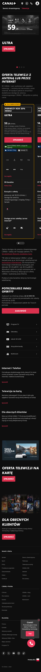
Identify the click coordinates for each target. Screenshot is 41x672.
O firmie (4, 592)
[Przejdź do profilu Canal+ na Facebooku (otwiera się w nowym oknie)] (3, 653)
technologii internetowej (11, 262)
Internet (24, 572)
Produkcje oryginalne (8, 568)
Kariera (4, 600)
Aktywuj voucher (7, 631)
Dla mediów (5, 596)
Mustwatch (25, 600)
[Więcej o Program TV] (36, 324)
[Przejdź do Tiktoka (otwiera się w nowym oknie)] (24, 653)
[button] (17, 67)
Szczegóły (8, 176)
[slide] (20, 33)
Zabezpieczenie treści (8, 603)
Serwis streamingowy (28, 557)
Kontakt (4, 628)
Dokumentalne (6, 572)
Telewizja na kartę (27, 564)
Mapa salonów (6, 642)
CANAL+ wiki (26, 596)
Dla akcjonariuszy (7, 607)
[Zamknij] (38, 620)
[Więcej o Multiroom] (36, 354)
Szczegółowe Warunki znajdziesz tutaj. (17, 254)
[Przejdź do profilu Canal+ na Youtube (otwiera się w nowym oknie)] (13, 653)
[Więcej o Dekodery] (36, 332)
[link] (8, 49)
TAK (30, 634)
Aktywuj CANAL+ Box (8, 638)
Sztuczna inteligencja (28, 638)
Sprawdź (5, 382)
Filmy (3, 564)
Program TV (5, 645)
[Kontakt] (31, 3)
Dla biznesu (25, 579)
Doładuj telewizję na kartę (9, 635)
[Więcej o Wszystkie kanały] (36, 346)
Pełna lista (8, 186)
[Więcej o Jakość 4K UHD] (36, 339)
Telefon (24, 575)
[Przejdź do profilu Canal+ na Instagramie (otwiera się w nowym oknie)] (18, 653)
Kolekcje (4, 579)
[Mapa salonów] (22, 3)
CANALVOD (25, 568)
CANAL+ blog (26, 592)
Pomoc (4, 624)
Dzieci (3, 575)
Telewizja (25, 561)
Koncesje (4, 610)
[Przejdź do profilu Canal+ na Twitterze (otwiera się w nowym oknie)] (8, 653)
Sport (3, 561)
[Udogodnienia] (26, 3)
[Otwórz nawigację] (37, 3)
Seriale (4, 557)
